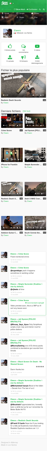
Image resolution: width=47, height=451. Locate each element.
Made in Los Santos (9, 445)
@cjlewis (14, 289)
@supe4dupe (16, 270)
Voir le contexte (17, 260)
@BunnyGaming (17, 345)
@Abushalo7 (16, 404)
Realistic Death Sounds (28, 420)
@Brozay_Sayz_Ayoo (19, 324)
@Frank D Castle (17, 423)
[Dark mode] (40, 9)
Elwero (17, 30)
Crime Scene (23, 254)
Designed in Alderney (9, 442)
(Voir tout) (26, 111)
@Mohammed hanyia (19, 385)
